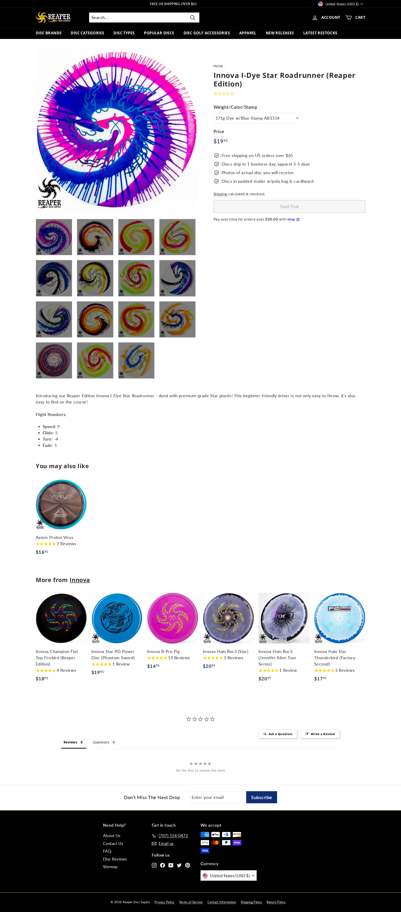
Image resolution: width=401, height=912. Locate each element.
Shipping (220, 194)
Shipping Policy (251, 902)
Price (218, 131)
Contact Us (113, 843)
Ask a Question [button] (280, 734)
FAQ (107, 851)
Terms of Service (191, 902)
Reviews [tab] (70, 742)
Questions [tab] (101, 742)
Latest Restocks (320, 32)
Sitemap (110, 866)
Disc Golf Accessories (207, 32)
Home (218, 66)
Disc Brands (48, 32)
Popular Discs (159, 32)
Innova (80, 580)
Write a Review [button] (323, 734)
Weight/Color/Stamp (235, 107)
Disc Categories (87, 32)
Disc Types (124, 32)
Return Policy (276, 902)
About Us (111, 835)
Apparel (247, 32)
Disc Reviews (115, 859)
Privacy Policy (164, 902)
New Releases (280, 32)
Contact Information (221, 902)
